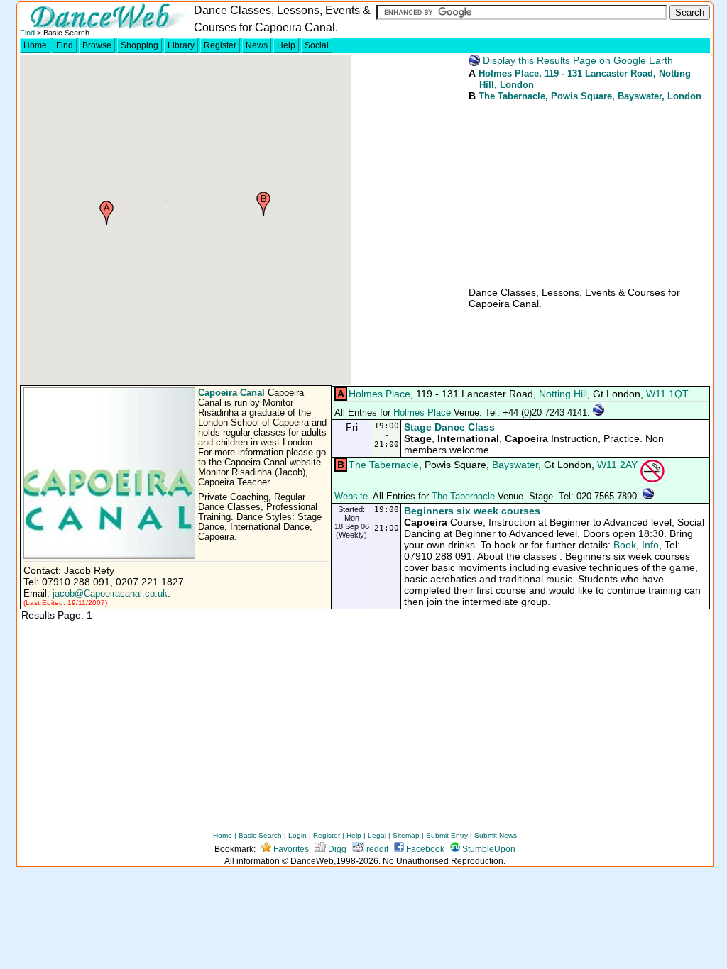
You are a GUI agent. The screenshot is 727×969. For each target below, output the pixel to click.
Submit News (495, 835)
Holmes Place (509, 73)
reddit (376, 849)
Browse (96, 45)
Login (297, 835)
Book (624, 544)
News (257, 45)
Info (650, 544)
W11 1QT (667, 393)
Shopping (139, 45)
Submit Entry (447, 835)
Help (286, 45)
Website (351, 497)
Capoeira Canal (231, 392)
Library (181, 45)
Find (27, 32)
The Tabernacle (512, 96)
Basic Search (260, 835)
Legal (377, 835)
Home (35, 45)
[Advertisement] (573, 193)
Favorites (290, 849)
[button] (106, 213)
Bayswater (515, 464)
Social (317, 45)
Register (220, 45)
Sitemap (406, 835)
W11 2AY (617, 464)
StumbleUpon (487, 849)
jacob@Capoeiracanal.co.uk (110, 594)
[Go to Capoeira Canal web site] (110, 556)
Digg (336, 849)
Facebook (424, 849)
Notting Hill (563, 393)
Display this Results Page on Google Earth (576, 60)
